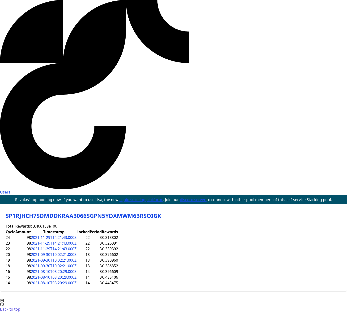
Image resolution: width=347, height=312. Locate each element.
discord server (193, 199)
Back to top (10, 309)
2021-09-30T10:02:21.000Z (53, 254)
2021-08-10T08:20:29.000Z (53, 271)
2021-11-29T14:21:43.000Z (53, 237)
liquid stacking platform (141, 199)
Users (5, 192)
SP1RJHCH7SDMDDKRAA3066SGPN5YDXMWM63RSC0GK (83, 216)
